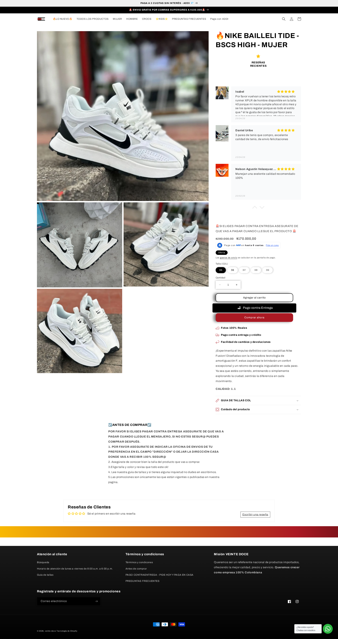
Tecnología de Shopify (67, 631)
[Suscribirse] (96, 601)
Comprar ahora (254, 317)
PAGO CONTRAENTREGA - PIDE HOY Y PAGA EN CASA (159, 575)
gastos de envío (228, 257)
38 (257, 271)
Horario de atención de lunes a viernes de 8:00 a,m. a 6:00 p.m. (75, 568)
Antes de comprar (136, 568)
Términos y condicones (139, 562)
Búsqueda (43, 562)
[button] (284, 19)
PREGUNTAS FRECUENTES (142, 581)
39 (269, 271)
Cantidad (220, 277)
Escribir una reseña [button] (255, 514)
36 (232, 270)
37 (246, 271)
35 (220, 270)
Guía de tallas (45, 575)
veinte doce (50, 631)
